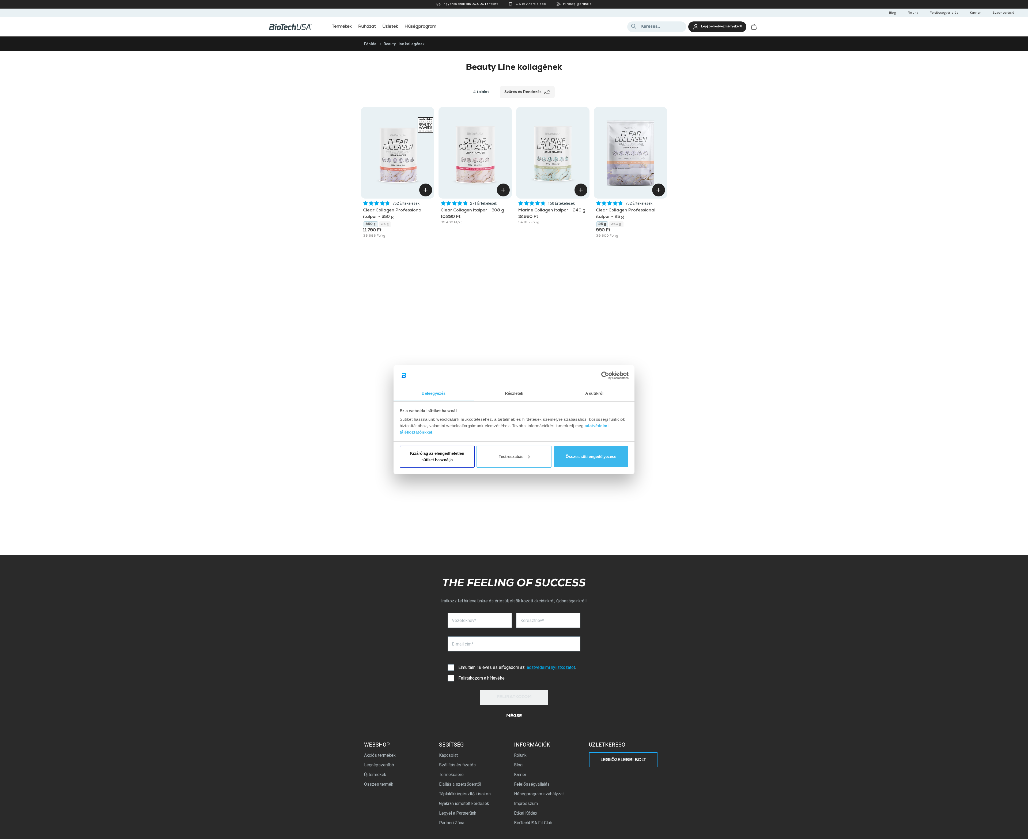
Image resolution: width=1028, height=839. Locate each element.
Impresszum (526, 803)
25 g (385, 224)
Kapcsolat (448, 755)
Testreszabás (511, 456)
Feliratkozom (514, 697)
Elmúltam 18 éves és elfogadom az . (517, 667)
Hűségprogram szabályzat (539, 793)
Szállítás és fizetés (457, 764)
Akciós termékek (380, 755)
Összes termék (378, 784)
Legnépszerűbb (379, 764)
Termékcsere (451, 774)
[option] (371, 224)
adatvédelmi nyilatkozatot (551, 667)
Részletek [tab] (514, 393)
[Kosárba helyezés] (425, 190)
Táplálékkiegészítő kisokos (465, 793)
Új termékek (375, 774)
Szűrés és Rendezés (523, 92)
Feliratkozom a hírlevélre (481, 678)
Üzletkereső (607, 744)
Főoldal (370, 44)
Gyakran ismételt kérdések (464, 803)
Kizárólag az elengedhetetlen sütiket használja (437, 456)
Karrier (975, 13)
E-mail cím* (462, 644)
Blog (892, 13)
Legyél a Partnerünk (457, 813)
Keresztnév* (532, 620)
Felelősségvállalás (944, 13)
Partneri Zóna (451, 822)
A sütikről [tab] (594, 393)
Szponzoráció (1003, 13)
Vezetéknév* (464, 620)
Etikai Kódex (525, 813)
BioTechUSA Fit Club (533, 822)
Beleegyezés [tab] (433, 393)
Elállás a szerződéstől (460, 784)
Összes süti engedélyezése (591, 456)
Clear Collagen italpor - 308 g (472, 210)
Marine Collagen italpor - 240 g (551, 210)
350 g (370, 224)
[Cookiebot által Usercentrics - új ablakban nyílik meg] (605, 375)
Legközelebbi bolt (623, 760)
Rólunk (913, 13)
